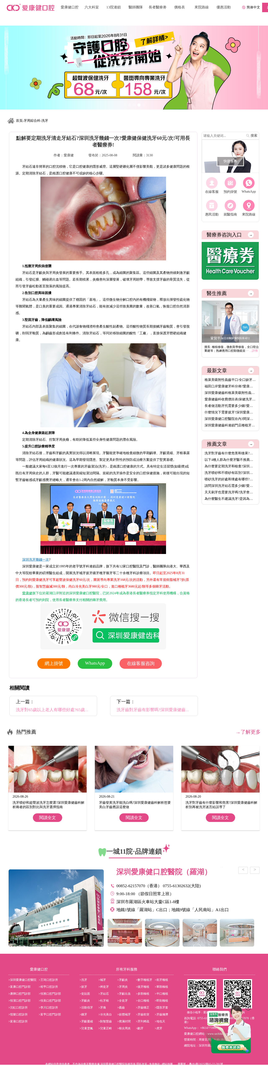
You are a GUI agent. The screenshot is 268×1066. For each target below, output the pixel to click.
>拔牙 (83, 986)
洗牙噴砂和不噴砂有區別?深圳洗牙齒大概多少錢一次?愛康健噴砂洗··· (230, 472)
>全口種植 (142, 1000)
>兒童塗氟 (86, 1028)
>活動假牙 (86, 1007)
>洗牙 (83, 979)
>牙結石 (103, 993)
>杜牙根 (103, 1000)
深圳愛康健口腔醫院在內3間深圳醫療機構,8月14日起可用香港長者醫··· (230, 419)
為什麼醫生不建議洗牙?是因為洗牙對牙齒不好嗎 (230, 498)
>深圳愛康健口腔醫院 (22, 979)
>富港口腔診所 (18, 1021)
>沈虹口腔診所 (18, 1007)
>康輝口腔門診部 (19, 993)
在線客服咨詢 (141, 663)
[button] (254, 321)
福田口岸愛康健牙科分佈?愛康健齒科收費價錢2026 (230, 386)
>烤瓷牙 (103, 986)
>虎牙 (158, 1028)
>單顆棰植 (161, 986)
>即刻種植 (161, 1000)
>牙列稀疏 (142, 1021)
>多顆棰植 (142, 993)
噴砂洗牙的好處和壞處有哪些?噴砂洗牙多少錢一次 (230, 479)
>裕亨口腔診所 (48, 986)
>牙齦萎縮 (86, 1021)
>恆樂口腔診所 (18, 1014)
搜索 (254, 135)
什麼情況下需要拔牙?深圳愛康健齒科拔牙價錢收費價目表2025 (230, 412)
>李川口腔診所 (48, 1007)
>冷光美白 (105, 1014)
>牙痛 (102, 1007)
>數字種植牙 (144, 979)
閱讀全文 (47, 817)
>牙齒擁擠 (161, 1014)
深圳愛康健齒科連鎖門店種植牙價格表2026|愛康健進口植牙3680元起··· (230, 425)
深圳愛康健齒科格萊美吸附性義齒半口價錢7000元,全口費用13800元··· (230, 393)
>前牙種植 (161, 979)
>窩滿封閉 (124, 1021)
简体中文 (253, 7)
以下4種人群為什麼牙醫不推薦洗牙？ (230, 459)
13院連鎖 (113, 7)
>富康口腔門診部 (19, 986)
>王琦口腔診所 (48, 979)
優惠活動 (223, 7)
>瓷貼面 (85, 993)
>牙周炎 (122, 986)
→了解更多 (248, 732)
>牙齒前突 (142, 1014)
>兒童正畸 (105, 1028)
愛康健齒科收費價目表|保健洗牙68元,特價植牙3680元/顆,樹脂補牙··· (230, 399)
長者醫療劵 (157, 7)
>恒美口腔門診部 (50, 1000)
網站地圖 (167, 1064)
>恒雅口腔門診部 (50, 993)
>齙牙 (139, 1028)
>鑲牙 (83, 1014)
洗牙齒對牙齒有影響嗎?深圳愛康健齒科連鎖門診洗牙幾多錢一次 (176, 709)
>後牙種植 (142, 986)
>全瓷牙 (122, 1000)
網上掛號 (54, 663)
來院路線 (202, 7)
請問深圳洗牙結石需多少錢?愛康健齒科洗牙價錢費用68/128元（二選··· (230, 485)
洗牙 (44, 120)
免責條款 (154, 1064)
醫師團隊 (136, 7)
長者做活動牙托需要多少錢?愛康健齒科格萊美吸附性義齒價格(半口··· (230, 406)
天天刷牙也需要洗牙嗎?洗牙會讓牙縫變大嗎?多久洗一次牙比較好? (230, 492)
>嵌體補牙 (124, 1014)
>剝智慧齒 (105, 1021)
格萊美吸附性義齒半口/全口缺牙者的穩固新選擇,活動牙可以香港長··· (230, 379)
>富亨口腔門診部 (50, 1014)
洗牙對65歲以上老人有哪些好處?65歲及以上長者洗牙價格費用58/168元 (81, 709)
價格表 (179, 7)
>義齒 (121, 1007)
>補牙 (102, 979)
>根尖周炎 (124, 1028)
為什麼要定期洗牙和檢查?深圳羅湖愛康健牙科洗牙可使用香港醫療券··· (230, 466)
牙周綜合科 (32, 120)
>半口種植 (161, 993)
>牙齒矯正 (142, 1007)
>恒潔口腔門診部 (19, 1000)
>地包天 (160, 1021)
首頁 (19, 120)
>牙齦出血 (124, 993)
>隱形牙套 (161, 1007)
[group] (134, 68)
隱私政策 (141, 1064)
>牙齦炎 (122, 979)
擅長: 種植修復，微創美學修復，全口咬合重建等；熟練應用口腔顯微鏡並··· (231, 348)
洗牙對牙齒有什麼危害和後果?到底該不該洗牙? (230, 453)
